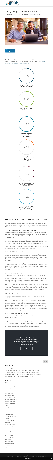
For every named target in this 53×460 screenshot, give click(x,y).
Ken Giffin (9, 14)
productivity (8, 431)
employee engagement (10, 401)
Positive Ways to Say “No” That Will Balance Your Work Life (19, 376)
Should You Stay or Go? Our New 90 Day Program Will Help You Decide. (22, 372)
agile (6, 382)
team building (8, 439)
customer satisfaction (10, 397)
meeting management (10, 416)
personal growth (9, 426)
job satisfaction (8, 410)
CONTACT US (26, 348)
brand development (10, 386)
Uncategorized (8, 445)
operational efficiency (10, 424)
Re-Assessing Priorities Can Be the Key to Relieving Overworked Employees (23, 374)
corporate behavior (9, 395)
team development (9, 441)
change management (10, 391)
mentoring (36, 14)
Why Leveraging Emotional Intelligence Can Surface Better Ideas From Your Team (24, 368)
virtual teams (8, 447)
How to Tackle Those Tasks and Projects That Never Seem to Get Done (22, 370)
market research (9, 414)
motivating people (9, 420)
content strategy (9, 393)
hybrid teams (8, 405)
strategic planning (9, 437)
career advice (8, 388)
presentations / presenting (11, 428)
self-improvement (9, 433)
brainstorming (8, 384)
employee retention (23, 14)
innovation (7, 407)
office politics (8, 422)
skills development (9, 435)
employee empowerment (11, 399)
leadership (31, 14)
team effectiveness (9, 443)
